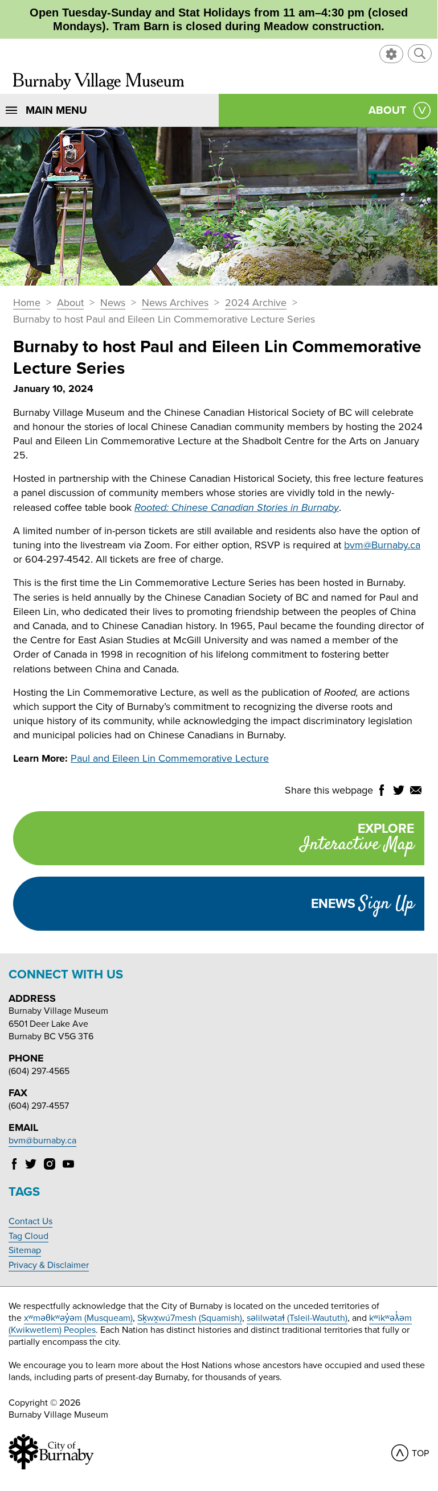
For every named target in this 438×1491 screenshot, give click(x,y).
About (70, 303)
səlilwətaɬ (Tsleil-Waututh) (297, 1318)
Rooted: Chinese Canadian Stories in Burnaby (236, 507)
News (112, 303)
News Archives (175, 303)
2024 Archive (255, 303)
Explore (357, 839)
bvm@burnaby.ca (42, 1140)
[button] (420, 53)
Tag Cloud (28, 1236)
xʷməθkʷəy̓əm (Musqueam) (78, 1318)
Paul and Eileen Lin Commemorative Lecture (170, 758)
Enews (362, 904)
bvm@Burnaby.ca (382, 545)
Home (26, 303)
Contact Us (30, 1221)
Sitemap (25, 1250)
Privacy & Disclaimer (49, 1265)
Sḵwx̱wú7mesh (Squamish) (189, 1318)
